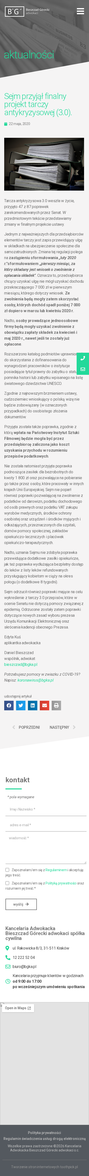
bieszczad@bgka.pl (20, 664)
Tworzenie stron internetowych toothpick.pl (44, 1167)
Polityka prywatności (44, 1133)
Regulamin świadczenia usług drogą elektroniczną (44, 1139)
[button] (80, 11)
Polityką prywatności (60, 883)
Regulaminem (56, 870)
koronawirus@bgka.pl (36, 680)
